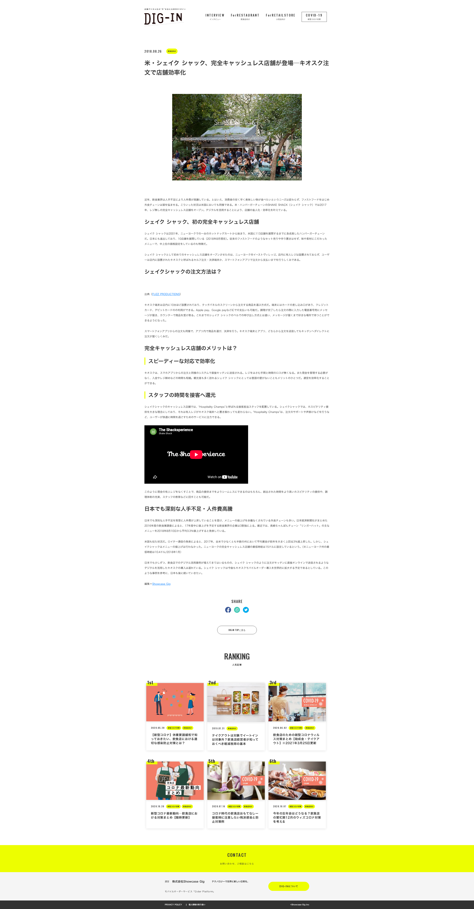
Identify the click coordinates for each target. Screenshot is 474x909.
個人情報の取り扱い (197, 904)
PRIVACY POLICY (173, 904)
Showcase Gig (161, 584)
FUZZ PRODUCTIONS (166, 294)
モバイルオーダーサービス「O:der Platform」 (190, 891)
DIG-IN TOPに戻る (237, 630)
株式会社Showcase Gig (188, 881)
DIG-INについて (288, 886)
